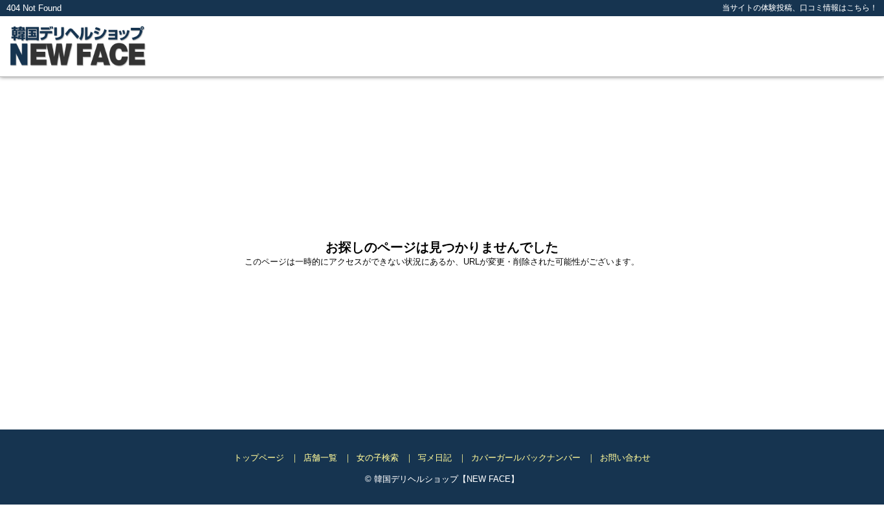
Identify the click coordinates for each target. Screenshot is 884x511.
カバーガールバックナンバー (525, 457)
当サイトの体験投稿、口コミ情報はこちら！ (800, 7)
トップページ (259, 457)
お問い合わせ (625, 457)
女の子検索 (378, 457)
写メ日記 (435, 457)
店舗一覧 (320, 457)
